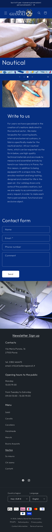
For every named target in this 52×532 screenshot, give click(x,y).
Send (10, 274)
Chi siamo (9, 462)
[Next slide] (32, 77)
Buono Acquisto (12, 443)
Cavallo (9, 418)
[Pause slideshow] (49, 77)
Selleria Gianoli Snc (24, 519)
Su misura (10, 456)
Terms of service (36, 526)
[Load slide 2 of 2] (27, 77)
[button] (6, 13)
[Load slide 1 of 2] (24, 77)
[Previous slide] (20, 77)
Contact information (20, 526)
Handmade (10, 431)
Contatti (9, 468)
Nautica (9, 450)
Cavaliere (10, 425)
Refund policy (23, 522)
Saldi (7, 412)
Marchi (8, 437)
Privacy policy (36, 522)
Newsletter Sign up (26, 335)
